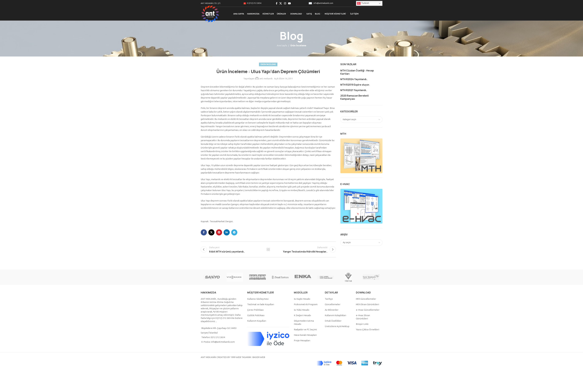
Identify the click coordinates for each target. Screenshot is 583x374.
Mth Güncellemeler (366, 299)
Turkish (365, 3)
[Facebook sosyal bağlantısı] (276, 3)
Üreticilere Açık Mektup (337, 326)
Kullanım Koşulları (256, 320)
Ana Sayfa (282, 45)
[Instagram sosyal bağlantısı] (285, 3)
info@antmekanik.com (323, 3)
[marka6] (280, 277)
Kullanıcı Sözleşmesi (258, 299)
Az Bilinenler (331, 310)
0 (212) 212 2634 (254, 3)
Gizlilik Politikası (255, 315)
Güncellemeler (332, 304)
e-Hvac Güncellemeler (367, 310)
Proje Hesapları (302, 340)
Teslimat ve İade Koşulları (260, 304)
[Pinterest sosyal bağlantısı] (219, 232)
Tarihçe (329, 299)
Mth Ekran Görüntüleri (367, 304)
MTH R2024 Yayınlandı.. (354, 79)
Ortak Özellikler (333, 320)
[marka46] (371, 277)
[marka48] (325, 277)
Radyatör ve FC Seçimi (305, 329)
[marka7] (257, 277)
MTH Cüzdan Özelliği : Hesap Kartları (357, 72)
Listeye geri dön (268, 249)
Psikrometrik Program (305, 304)
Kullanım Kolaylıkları (335, 315)
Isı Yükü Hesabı (301, 310)
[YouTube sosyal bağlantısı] (289, 3)
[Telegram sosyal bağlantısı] (234, 232)
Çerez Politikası (255, 310)
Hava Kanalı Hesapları (305, 335)
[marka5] (303, 277)
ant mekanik (266, 78)
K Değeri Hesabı (302, 315)
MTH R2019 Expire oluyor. (355, 84)
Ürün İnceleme (298, 45)
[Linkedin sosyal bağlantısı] (227, 232)
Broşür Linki (362, 324)
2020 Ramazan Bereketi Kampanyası (354, 97)
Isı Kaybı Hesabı (302, 299)
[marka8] (234, 277)
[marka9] (212, 277)
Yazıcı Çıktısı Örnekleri (367, 329)
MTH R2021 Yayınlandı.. (353, 90)
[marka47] (348, 277)
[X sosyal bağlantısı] (280, 3)
